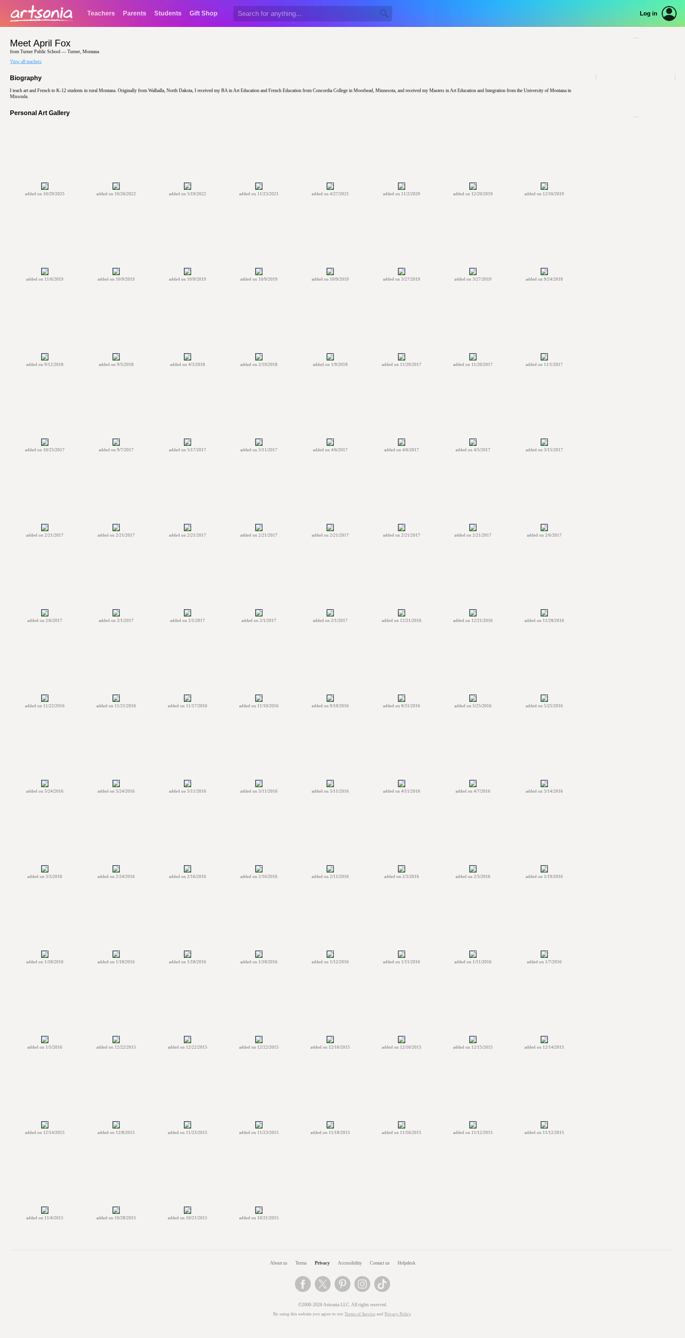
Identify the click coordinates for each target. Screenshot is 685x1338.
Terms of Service (359, 1314)
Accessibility (350, 1263)
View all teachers (26, 61)
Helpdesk (406, 1263)
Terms (301, 1263)
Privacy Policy (398, 1314)
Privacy (322, 1263)
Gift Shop (203, 13)
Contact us (380, 1263)
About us (278, 1263)
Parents (134, 13)
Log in (648, 13)
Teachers (101, 13)
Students (168, 13)
